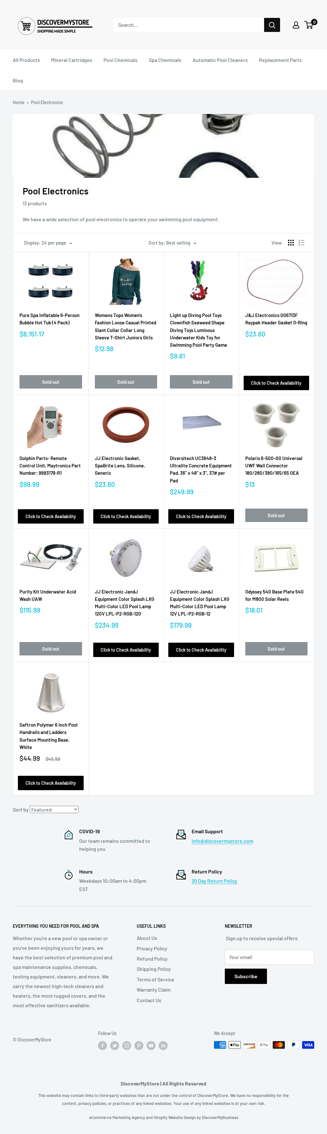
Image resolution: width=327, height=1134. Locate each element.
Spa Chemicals (165, 60)
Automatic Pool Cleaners (220, 60)
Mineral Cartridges (71, 60)
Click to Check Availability (276, 383)
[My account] (296, 24)
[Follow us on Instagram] (126, 1045)
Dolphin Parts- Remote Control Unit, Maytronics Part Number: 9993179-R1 (50, 465)
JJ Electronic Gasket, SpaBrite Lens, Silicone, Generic (120, 465)
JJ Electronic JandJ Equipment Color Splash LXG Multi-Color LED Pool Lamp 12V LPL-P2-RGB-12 (199, 603)
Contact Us (149, 1000)
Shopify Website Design (175, 1117)
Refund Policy (152, 959)
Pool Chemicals (120, 60)
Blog (18, 80)
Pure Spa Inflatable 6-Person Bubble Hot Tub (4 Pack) (49, 318)
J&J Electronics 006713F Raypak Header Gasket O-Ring (276, 318)
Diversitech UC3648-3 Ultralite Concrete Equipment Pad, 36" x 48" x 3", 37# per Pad (201, 469)
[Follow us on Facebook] (102, 1045)
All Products (26, 60)
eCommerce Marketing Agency (117, 1117)
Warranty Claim (154, 990)
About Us (147, 938)
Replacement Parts (280, 60)
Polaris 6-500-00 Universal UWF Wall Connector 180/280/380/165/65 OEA (273, 465)
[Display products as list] (301, 243)
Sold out (50, 382)
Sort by (21, 809)
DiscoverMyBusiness (220, 1117)
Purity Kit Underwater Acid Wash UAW (47, 595)
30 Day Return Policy (214, 881)
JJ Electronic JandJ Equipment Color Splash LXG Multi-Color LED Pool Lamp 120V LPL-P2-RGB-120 (124, 603)
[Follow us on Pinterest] (138, 1045)
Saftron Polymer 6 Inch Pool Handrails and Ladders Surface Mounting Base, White (48, 736)
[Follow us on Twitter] (114, 1045)
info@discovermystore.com (222, 841)
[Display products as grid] (291, 243)
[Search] (272, 25)
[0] (309, 25)
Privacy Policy (152, 948)
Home (19, 102)
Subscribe (245, 976)
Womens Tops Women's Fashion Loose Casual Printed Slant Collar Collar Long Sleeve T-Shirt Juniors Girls (125, 326)
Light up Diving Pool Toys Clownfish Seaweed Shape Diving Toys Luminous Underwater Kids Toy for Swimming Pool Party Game (198, 330)
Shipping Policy (154, 969)
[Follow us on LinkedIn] (163, 1045)
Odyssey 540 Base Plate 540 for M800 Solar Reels (274, 595)
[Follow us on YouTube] (151, 1045)
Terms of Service (155, 979)
